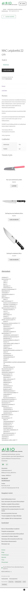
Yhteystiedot (4, 562)
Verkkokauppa (5, 555)
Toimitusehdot (4, 578)
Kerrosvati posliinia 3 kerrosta (9, 513)
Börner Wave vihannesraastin (8, 541)
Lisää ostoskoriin (7, 70)
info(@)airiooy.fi (5, 480)
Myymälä (3, 557)
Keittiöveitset (5, 11)
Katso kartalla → (6, 571)
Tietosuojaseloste (13, 578)
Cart (21, 589)
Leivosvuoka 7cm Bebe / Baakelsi (9, 536)
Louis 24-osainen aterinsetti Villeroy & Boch (12, 534)
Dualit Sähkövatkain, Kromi (8, 499)
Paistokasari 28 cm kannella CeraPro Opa (11, 539)
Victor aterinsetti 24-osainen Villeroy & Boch (12, 501)
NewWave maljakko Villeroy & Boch (10, 504)
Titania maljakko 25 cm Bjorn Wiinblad (11, 516)
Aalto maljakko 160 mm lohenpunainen (11, 518)
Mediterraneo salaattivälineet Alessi (10, 506)
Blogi (2, 552)
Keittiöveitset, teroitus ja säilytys (14, 9)
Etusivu (4, 9)
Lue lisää (14, 186)
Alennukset (6, 271)
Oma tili (4, 590)
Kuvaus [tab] (3, 86)
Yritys (2, 559)
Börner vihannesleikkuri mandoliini (10, 528)
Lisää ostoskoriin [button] (14, 219)
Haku (14, 590)
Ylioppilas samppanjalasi (7, 531)
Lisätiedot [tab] (4, 90)
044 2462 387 (4, 478)
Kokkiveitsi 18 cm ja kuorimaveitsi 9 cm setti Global (12, 510)
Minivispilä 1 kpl (5, 544)
